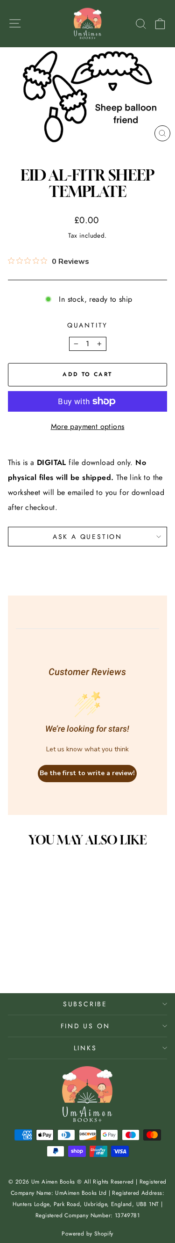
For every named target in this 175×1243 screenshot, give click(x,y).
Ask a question (87, 536)
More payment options (88, 426)
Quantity (87, 325)
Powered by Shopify (87, 1233)
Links (85, 1048)
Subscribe (85, 1004)
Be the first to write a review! (87, 773)
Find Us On (85, 1026)
